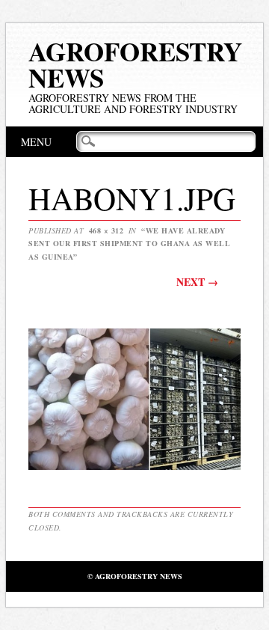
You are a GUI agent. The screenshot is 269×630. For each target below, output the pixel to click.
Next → (197, 282)
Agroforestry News (135, 64)
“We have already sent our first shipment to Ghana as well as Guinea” (129, 243)
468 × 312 (106, 230)
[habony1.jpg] (134, 469)
